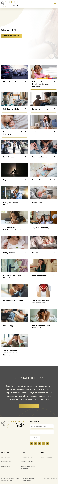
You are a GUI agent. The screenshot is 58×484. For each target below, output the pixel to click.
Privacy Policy (27, 480)
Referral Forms (5, 466)
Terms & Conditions (28, 478)
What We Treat (5, 457)
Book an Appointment (29, 406)
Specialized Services (26, 457)
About (3, 448)
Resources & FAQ (6, 461)
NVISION (54, 478)
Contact (42, 452)
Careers (42, 448)
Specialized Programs (27, 461)
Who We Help (5, 452)
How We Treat (25, 448)
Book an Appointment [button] (11, 36)
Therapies (23, 452)
